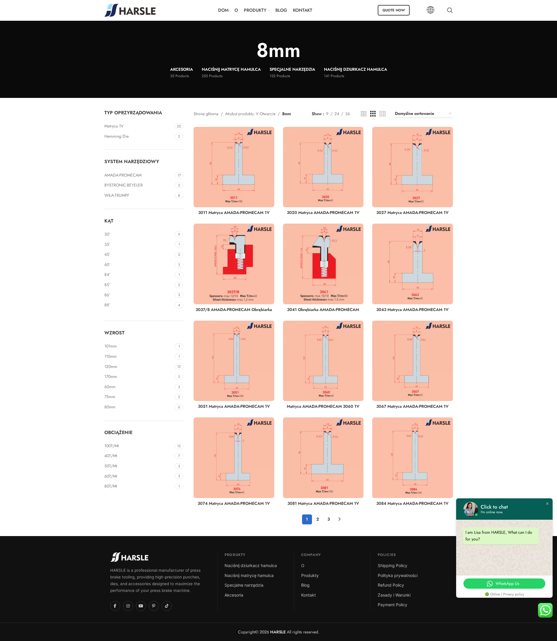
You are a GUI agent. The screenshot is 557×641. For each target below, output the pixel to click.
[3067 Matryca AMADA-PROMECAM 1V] (412, 361)
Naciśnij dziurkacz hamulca (251, 565)
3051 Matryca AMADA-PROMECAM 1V (234, 406)
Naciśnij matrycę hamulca (249, 575)
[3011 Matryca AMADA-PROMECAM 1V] (234, 167)
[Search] (450, 10)
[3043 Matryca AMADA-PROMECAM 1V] (412, 264)
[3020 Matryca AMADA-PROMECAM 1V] (323, 167)
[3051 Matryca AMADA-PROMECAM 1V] (234, 361)
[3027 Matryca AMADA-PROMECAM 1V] (412, 167)
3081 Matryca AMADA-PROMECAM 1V (323, 503)
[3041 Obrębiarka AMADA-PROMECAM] (323, 264)
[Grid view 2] (363, 114)
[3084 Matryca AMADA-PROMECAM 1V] (412, 457)
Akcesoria (234, 594)
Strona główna (206, 114)
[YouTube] (141, 606)
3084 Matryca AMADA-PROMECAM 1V (412, 503)
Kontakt (308, 594)
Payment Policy (392, 604)
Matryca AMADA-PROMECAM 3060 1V (323, 406)
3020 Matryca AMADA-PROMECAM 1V (323, 212)
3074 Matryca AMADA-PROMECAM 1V (234, 503)
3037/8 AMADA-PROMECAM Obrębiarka (234, 309)
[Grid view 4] (383, 114)
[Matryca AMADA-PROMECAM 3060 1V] (323, 361)
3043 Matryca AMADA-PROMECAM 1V (412, 309)
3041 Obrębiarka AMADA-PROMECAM (323, 309)
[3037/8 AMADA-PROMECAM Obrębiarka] (234, 264)
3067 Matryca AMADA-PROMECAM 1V (412, 406)
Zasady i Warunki (394, 594)
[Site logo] (130, 10)
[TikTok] (167, 606)
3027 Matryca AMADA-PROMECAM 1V (412, 212)
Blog (305, 585)
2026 (272, 632)
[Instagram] (128, 606)
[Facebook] (115, 606)
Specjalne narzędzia (244, 585)
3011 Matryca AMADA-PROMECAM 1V (234, 212)
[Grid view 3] (373, 114)
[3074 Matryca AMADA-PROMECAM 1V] (234, 457)
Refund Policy (391, 585)
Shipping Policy (392, 565)
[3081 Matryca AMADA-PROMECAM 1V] (323, 457)
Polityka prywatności (398, 575)
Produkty (310, 575)
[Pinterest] (154, 606)
